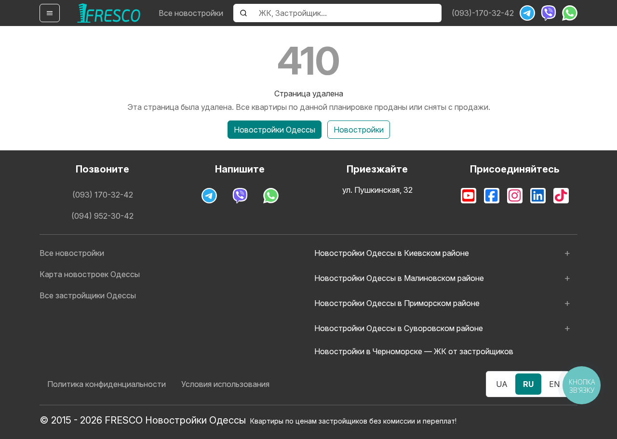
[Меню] (50, 13)
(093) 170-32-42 (102, 195)
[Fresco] (109, 13)
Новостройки (359, 129)
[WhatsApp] (569, 13)
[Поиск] (243, 13)
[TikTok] (561, 195)
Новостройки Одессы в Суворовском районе (398, 328)
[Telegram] (527, 13)
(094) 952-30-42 (102, 216)
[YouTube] (468, 195)
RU (528, 384)
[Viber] (548, 13)
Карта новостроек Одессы (90, 274)
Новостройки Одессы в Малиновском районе (399, 278)
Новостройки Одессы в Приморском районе (397, 303)
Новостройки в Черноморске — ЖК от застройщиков (413, 351)
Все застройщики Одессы (88, 295)
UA (502, 384)
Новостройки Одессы (274, 129)
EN (554, 384)
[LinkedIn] (538, 195)
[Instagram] (514, 195)
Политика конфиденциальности (106, 384)
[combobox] (347, 13)
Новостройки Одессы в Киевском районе (391, 253)
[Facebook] (491, 195)
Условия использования (225, 384)
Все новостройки (191, 13)
